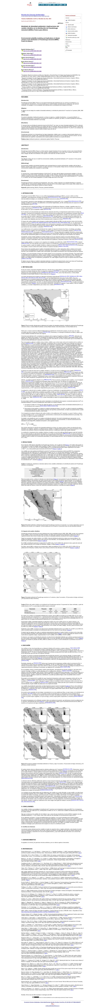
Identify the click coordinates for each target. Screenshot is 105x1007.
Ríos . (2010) (31, 680)
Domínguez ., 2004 (64, 276)
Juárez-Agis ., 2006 (48, 215)
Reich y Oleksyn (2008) (75, 647)
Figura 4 (40, 626)
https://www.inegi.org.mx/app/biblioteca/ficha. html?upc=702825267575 (38, 911)
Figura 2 (55, 448)
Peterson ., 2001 (56, 222)
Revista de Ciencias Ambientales (33, 15)
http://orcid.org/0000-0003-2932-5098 (32, 67)
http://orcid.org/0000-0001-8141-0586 (32, 71)
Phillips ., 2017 (25, 243)
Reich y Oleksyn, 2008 (65, 666)
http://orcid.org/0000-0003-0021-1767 (32, 63)
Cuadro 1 (40, 459)
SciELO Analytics (71, 20)
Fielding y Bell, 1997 (61, 394)
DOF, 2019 (34, 203)
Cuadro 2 (59, 448)
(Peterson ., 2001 (48, 226)
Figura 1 (53, 274)
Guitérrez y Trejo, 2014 (63, 246)
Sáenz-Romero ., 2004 (27, 778)
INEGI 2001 (71, 335)
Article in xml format (72, 26)
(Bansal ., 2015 (67, 218)
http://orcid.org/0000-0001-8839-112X (32, 55)
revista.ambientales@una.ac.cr (52, 1005)
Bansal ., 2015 (32, 689)
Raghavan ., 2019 (37, 396)
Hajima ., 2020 (29, 343)
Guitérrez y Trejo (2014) (67, 670)
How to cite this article (73, 31)
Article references (71, 29)
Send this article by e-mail (73, 37)
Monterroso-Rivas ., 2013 (45, 222)
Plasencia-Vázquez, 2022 (72, 241)
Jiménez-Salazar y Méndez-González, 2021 (49, 405)
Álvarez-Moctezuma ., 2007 (54, 197)
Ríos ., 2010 (47, 209)
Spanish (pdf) (71, 24)
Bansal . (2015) (37, 662)
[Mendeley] (66, 46)
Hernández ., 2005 (37, 207)
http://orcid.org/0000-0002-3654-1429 (32, 51)
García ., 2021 (64, 198)
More (68, 46)
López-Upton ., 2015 (33, 277)
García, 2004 (56, 270)
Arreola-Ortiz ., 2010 (50, 702)
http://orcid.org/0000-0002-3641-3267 (32, 59)
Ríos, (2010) (30, 693)
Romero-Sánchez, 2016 (65, 222)
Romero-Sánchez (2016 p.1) (47, 231)
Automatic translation (72, 35)
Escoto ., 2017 (78, 239)
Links (80, 852)
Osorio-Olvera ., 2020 (66, 281)
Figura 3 (40, 540)
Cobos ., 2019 (46, 331)
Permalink (69, 50)
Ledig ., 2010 (35, 222)
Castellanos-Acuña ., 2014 (46, 789)
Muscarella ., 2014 (58, 284)
